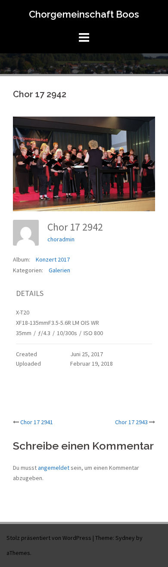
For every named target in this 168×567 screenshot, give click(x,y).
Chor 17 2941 (36, 422)
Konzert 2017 (53, 259)
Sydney (125, 538)
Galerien (59, 270)
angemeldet (53, 467)
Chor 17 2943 (131, 422)
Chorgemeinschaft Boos (84, 14)
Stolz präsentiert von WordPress (48, 538)
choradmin (61, 239)
